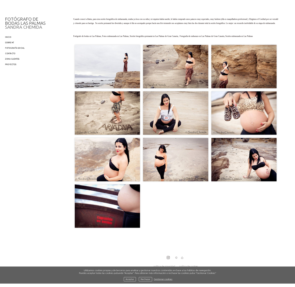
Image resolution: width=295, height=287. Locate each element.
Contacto (10, 53)
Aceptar (130, 279)
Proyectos (10, 64)
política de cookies (188, 266)
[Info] (176, 257)
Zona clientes (12, 59)
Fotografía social (15, 48)
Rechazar (145, 279)
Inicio (8, 37)
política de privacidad (164, 266)
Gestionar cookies (163, 279)
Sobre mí (9, 42)
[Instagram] (168, 258)
